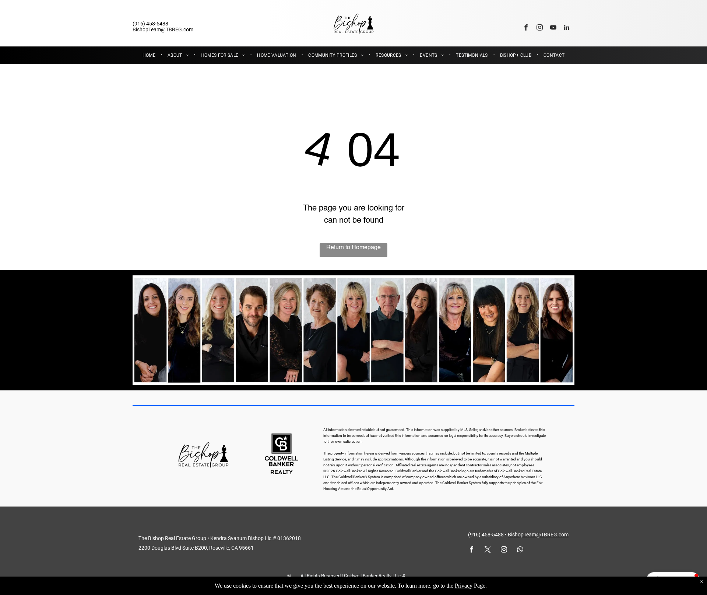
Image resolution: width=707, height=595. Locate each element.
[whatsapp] (520, 550)
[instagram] (539, 28)
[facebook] (526, 28)
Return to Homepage (353, 248)
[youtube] (553, 28)
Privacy (463, 585)
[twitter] (487, 550)
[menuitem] (149, 55)
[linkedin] (566, 28)
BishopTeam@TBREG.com (538, 534)
